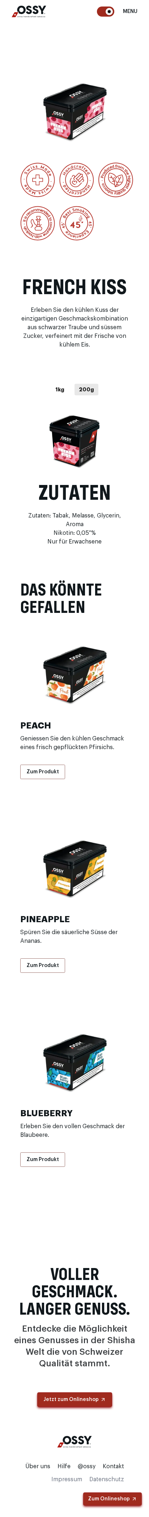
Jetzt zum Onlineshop (71, 1399)
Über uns (37, 1466)
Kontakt (113, 1466)
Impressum (66, 1479)
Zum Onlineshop (109, 1498)
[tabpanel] (74, 440)
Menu (130, 11)
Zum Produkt (42, 771)
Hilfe (64, 1466)
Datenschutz (106, 1479)
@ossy (86, 1466)
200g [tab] (86, 389)
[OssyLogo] (29, 11)
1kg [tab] (59, 389)
